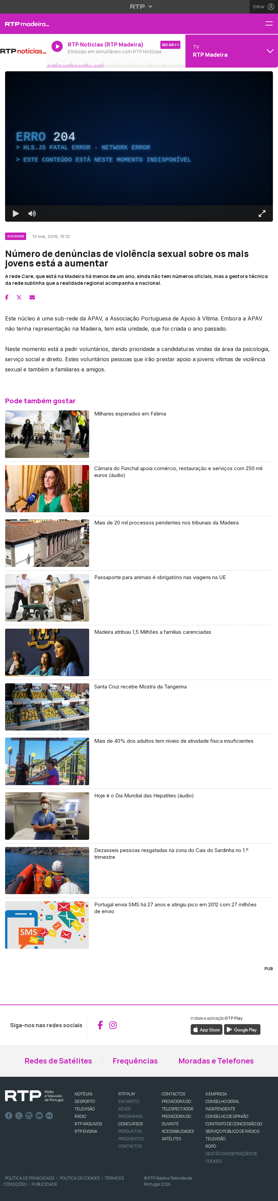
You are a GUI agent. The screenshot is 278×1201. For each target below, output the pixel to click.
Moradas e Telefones (216, 1061)
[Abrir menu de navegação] (271, 24)
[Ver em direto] (23, 51)
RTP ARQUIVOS (88, 1124)
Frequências (135, 1061)
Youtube (39, 1116)
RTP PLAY (126, 1094)
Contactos (130, 1146)
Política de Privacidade (30, 1178)
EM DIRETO (128, 1101)
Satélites (171, 1139)
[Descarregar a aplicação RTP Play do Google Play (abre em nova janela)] (242, 1029)
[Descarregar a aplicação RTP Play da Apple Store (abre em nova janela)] (207, 1029)
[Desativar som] (32, 213)
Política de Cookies (80, 1178)
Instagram (29, 1116)
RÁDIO (80, 1116)
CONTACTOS (173, 1094)
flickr (49, 1116)
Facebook (9, 1116)
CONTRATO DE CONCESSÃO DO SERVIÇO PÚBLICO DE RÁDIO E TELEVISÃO (233, 1131)
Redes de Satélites (58, 1061)
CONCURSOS (130, 1124)
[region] (139, 146)
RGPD (210, 1146)
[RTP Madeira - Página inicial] (23, 24)
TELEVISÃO (85, 1109)
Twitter (19, 1116)
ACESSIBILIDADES (178, 1131)
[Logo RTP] (34, 1096)
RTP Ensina (86, 1131)
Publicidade (44, 1184)
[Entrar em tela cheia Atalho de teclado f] (262, 213)
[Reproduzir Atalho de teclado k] (16, 213)
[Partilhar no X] (19, 297)
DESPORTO (85, 1101)
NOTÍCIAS (83, 1094)
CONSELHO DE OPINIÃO (226, 1116)
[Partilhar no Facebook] (6, 297)
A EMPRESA (216, 1094)
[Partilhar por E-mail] (32, 297)
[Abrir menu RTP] (139, 6)
